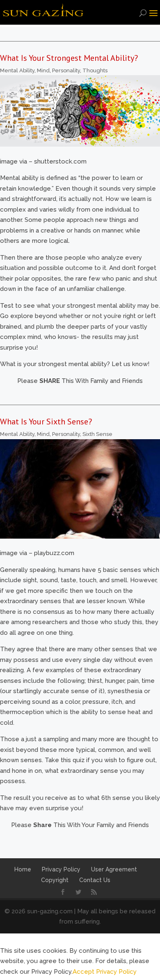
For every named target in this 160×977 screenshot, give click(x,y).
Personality (66, 70)
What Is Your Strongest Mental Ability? (69, 58)
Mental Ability (17, 70)
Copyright (55, 880)
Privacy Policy (61, 869)
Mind (43, 70)
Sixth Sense (97, 434)
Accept (83, 971)
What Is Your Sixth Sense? (46, 421)
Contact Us (94, 880)
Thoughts (94, 70)
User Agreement (114, 869)
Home (22, 869)
